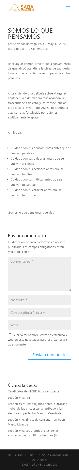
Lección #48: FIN (19, 397)
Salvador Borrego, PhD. (29, 44)
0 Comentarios (38, 49)
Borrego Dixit (17, 49)
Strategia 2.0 (48, 464)
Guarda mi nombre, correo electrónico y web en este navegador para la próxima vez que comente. (37, 340)
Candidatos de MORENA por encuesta (33, 391)
